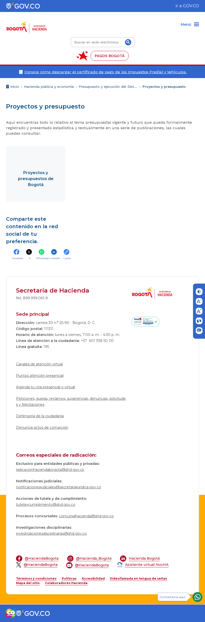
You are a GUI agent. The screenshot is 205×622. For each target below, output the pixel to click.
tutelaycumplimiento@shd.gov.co (45, 504)
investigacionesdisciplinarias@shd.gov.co (51, 533)
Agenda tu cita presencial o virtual (45, 387)
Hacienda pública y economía (49, 87)
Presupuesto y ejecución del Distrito (108, 87)
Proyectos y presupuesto (164, 87)
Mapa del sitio (28, 583)
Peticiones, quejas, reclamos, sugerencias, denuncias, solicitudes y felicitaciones (71, 401)
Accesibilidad (93, 578)
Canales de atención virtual (39, 364)
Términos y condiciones (36, 578)
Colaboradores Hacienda (66, 583)
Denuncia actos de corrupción (42, 427)
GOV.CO (191, 5)
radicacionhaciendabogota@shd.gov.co (50, 469)
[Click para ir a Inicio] (28, 24)
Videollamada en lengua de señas (138, 578)
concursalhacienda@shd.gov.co (86, 516)
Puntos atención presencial (40, 375)
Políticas (69, 578)
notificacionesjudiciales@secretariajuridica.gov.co (58, 487)
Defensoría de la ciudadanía (40, 416)
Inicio (14, 87)
